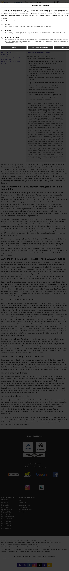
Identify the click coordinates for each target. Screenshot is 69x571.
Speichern (14, 47)
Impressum (4, 18)
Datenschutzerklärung (57, 15)
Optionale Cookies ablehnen (40, 47)
